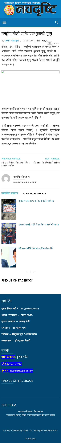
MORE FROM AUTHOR (34, 193)
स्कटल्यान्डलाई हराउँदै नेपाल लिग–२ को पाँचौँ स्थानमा (39, 225)
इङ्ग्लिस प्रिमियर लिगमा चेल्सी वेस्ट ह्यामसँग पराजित (15, 164)
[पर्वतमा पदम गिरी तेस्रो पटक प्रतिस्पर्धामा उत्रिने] (8, 257)
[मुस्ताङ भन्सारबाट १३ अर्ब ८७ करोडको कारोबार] (8, 209)
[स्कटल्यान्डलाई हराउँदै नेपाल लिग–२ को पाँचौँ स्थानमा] (8, 233)
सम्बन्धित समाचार (9, 194)
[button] (56, 22)
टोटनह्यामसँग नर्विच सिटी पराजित (46, 162)
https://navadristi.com (24, 182)
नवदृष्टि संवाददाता (12, 40)
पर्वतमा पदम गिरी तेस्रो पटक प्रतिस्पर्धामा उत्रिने (36, 248)
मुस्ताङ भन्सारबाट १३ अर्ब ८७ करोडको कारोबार (36, 201)
